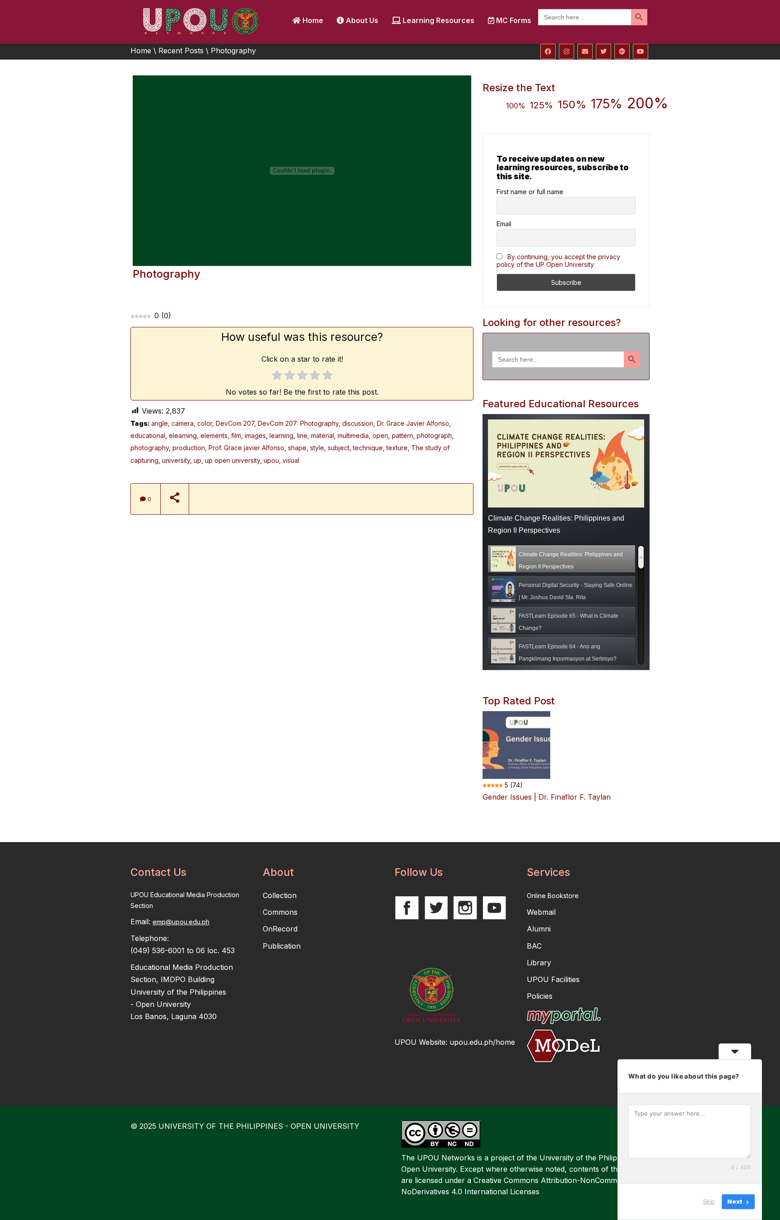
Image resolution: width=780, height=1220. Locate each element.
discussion (357, 423)
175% (606, 104)
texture (397, 448)
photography (149, 448)
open (380, 435)
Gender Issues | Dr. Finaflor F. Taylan (547, 796)
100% (515, 105)
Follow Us (419, 872)
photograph (434, 435)
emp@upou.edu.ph (181, 922)
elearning (183, 435)
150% (571, 104)
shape (297, 448)
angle (159, 423)
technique (368, 448)
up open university (232, 460)
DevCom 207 (235, 423)
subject (338, 448)
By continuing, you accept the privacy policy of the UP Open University (558, 260)
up (197, 460)
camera (183, 423)
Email (504, 224)
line (302, 435)
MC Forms (512, 20)
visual (291, 460)
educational (147, 435)
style (317, 448)
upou (271, 460)
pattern (402, 435)
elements (214, 435)
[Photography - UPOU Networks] (200, 20)
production (188, 448)
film (236, 435)
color (204, 423)
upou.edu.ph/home (482, 1042)
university (176, 460)
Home (312, 20)
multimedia (353, 435)
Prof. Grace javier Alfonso (246, 448)
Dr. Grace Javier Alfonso (413, 423)
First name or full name (530, 192)
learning (281, 435)
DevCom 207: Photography (298, 423)
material (322, 435)
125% (541, 105)
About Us (361, 20)
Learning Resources (437, 20)
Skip (709, 1201)
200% (647, 103)
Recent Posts (181, 50)
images (255, 435)
